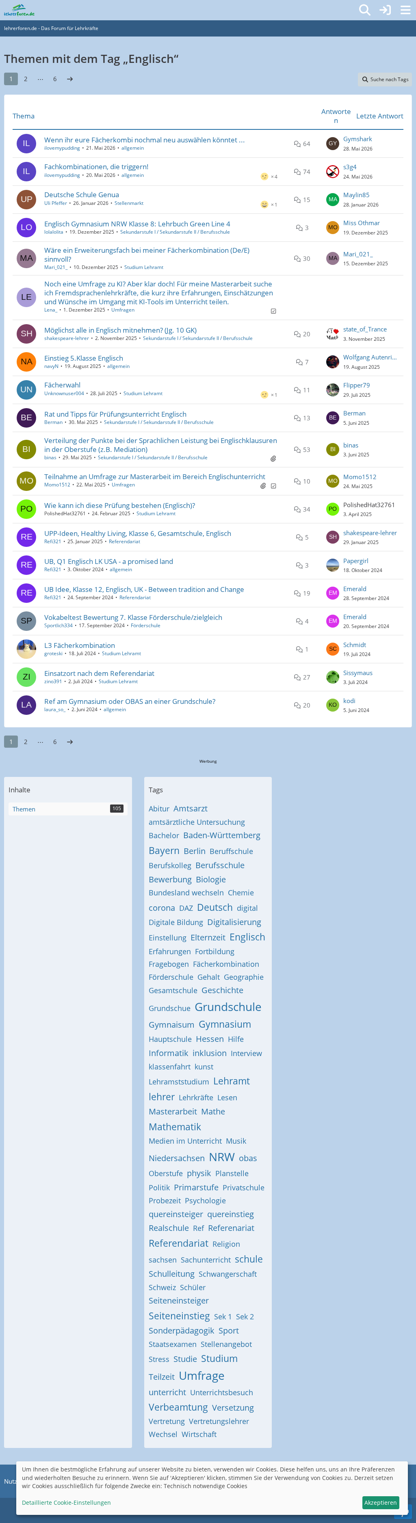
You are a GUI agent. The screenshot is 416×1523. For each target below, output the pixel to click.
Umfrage (202, 1375)
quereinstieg (230, 1214)
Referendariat (124, 541)
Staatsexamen (173, 1344)
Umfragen (122, 309)
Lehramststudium (179, 1081)
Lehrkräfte (196, 1097)
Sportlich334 (58, 625)
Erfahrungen (170, 951)
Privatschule (243, 1187)
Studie (185, 1358)
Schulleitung (172, 1273)
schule (249, 1258)
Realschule (169, 1227)
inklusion (210, 1053)
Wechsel (163, 1434)
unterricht (167, 1392)
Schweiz (162, 1287)
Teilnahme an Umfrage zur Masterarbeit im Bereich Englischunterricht (154, 476)
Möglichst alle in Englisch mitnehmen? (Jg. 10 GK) (120, 330)
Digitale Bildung (176, 922)
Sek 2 (245, 1316)
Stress (159, 1359)
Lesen (227, 1097)
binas (50, 457)
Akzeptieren (380, 1502)
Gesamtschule (173, 990)
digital (247, 908)
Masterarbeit (173, 1111)
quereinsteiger (176, 1214)
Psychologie (205, 1200)
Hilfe (236, 1039)
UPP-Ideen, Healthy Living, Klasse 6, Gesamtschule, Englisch (137, 533)
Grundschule (228, 1006)
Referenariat (231, 1227)
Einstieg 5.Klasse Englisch (83, 358)
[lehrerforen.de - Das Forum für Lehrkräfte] (19, 10)
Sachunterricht (206, 1260)
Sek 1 (223, 1316)
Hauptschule (170, 1039)
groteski (53, 653)
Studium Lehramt (143, 267)
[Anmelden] (385, 10)
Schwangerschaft (228, 1274)
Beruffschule (231, 851)
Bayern (164, 850)
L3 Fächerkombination (79, 645)
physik (199, 1173)
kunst (204, 1066)
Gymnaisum (172, 1024)
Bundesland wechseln (186, 892)
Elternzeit (208, 937)
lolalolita (53, 231)
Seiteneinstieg (179, 1315)
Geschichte (222, 990)
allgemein (132, 147)
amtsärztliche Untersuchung (197, 822)
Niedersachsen (177, 1158)
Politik (159, 1187)
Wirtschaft (199, 1434)
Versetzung (233, 1407)
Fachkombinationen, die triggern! (96, 166)
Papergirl (355, 561)
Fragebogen (169, 964)
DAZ (186, 908)
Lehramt (231, 1080)
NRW (222, 1156)
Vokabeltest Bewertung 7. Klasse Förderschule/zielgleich (133, 617)
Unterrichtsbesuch (221, 1392)
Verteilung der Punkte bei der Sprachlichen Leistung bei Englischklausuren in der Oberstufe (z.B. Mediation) (160, 445)
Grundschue (170, 1008)
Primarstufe (196, 1187)
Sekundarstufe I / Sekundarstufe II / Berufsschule (175, 231)
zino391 (53, 681)
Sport (229, 1330)
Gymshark (357, 139)
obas (248, 1158)
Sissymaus (358, 673)
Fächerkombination (226, 964)
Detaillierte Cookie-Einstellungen (66, 1502)
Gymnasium (225, 1023)
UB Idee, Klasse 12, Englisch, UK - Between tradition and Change (144, 589)
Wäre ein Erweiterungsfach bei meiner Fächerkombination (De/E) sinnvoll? (146, 254)
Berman (53, 422)
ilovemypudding (62, 147)
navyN (51, 366)
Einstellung (167, 937)
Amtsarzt (190, 808)
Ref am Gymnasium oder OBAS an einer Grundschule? (129, 701)
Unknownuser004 (64, 393)
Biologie (211, 879)
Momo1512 (57, 484)
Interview (246, 1053)
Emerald (354, 589)
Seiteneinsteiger (179, 1300)
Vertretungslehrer (219, 1421)
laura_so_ (54, 709)
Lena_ (50, 309)
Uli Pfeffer (55, 203)
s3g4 (350, 167)
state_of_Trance (365, 329)
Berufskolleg (170, 865)
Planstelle (232, 1173)
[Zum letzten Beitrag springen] (332, 143)
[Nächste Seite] (70, 79)
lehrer (162, 1096)
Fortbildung (214, 951)
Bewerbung (170, 879)
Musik (236, 1141)
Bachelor (164, 835)
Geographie (244, 977)
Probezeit (165, 1200)
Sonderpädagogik (181, 1330)
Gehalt (208, 977)
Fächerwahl (62, 384)
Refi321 (52, 541)
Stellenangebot (226, 1344)
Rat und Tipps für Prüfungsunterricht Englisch (115, 414)
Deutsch (215, 907)
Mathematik (175, 1126)
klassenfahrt (170, 1066)
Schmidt (354, 645)
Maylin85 (356, 195)
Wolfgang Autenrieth (371, 357)
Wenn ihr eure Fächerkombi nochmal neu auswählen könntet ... (144, 139)
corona (162, 907)
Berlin (195, 850)
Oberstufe (166, 1173)
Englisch (247, 936)
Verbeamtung (178, 1406)
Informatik (168, 1053)
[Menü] (405, 10)
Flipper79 (356, 385)
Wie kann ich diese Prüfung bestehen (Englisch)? (119, 505)
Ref (198, 1228)
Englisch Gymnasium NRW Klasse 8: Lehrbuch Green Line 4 (137, 223)
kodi (349, 701)
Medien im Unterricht (185, 1141)
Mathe (213, 1111)
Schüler (193, 1287)
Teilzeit (162, 1376)
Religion (226, 1244)
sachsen (163, 1260)
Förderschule (145, 625)
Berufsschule (220, 865)
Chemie (241, 892)
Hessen (210, 1038)
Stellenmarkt (129, 203)
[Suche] (365, 10)
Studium (219, 1358)
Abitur (159, 808)
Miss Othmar (361, 223)
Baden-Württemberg (221, 835)
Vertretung (167, 1421)
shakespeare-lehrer (66, 338)
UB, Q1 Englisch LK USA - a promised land (108, 561)
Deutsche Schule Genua (81, 194)
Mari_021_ (55, 267)
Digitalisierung (234, 921)
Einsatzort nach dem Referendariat (99, 673)
